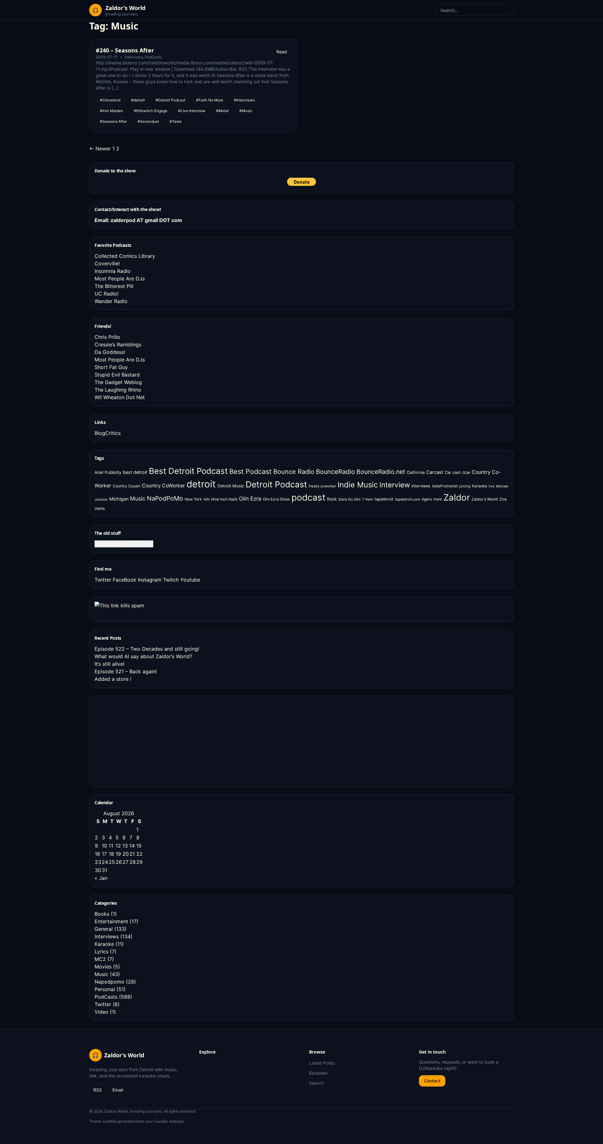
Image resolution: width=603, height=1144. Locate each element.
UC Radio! (106, 293)
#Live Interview (191, 110)
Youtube (190, 580)
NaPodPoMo (165, 498)
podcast (308, 497)
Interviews (134, 57)
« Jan (101, 878)
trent (437, 499)
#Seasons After (113, 121)
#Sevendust (148, 121)
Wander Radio (111, 301)
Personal (105, 989)
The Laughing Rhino (118, 390)
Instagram (149, 580)
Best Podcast (250, 471)
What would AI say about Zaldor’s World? (143, 656)
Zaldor (456, 497)
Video (101, 1012)
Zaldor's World (484, 499)
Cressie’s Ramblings (118, 344)
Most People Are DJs (120, 278)
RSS (97, 1089)
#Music (246, 110)
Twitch (171, 580)
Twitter (103, 580)
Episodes (318, 1073)
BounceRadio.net (380, 471)
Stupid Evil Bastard (117, 374)
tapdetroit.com (407, 499)
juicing (464, 486)
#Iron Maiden (111, 110)
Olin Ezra (250, 498)
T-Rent (367, 499)
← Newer (100, 148)
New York (193, 499)
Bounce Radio (293, 471)
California (416, 472)
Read (281, 51)
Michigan (118, 499)
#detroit (138, 100)
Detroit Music (230, 485)
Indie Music (358, 484)
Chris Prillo (107, 337)
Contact (432, 1080)
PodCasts (153, 57)
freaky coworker (322, 486)
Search (316, 1083)
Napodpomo (109, 982)
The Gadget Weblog (118, 382)
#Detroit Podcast (170, 100)
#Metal (222, 110)
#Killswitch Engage (150, 110)
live (491, 486)
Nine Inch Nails (224, 499)
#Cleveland (110, 100)
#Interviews (244, 100)
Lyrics (101, 951)
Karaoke (479, 486)
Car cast (453, 472)
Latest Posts (321, 1062)
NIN (206, 499)
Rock (332, 499)
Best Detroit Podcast (188, 471)
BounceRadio (335, 471)
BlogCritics (108, 433)
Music (137, 498)
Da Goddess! (110, 352)
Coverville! (107, 263)
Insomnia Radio (113, 271)
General (104, 929)
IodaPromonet (445, 486)
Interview (394, 484)
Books (102, 914)
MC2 (100, 959)
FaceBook (124, 580)
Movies (103, 966)
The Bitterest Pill (114, 286)
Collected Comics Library (125, 256)
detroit (201, 484)
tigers (427, 499)
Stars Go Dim (349, 499)
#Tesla (176, 121)
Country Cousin (126, 486)
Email (117, 1089)
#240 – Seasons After (125, 50)
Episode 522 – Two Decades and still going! (147, 649)
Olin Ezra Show (276, 499)
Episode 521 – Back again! (126, 671)
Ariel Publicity (108, 472)
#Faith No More (209, 100)
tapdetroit (384, 499)
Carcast (434, 472)
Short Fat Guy (111, 367)
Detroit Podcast (276, 484)
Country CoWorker (163, 486)
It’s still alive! (109, 664)
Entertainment (111, 921)
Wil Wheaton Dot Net (120, 397)
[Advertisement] (142, 740)
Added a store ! (113, 679)
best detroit (135, 472)
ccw (466, 472)
